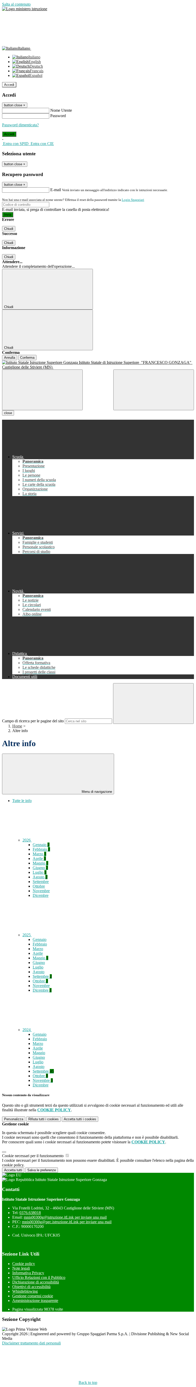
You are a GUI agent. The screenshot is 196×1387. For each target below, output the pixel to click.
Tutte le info (22, 800)
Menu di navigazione (96, 792)
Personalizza (13, 1119)
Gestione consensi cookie (32, 1296)
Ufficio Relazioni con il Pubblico (38, 1277)
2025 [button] (27, 935)
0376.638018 (30, 1212)
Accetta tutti (80, 1119)
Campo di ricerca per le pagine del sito (33, 721)
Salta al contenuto (16, 4)
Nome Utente (61, 110)
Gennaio (41, 845)
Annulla (9, 357)
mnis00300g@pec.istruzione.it (67, 1222)
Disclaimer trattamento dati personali (31, 1343)
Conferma (27, 357)
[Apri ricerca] (153, 389)
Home (17, 726)
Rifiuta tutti (43, 1119)
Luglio (39, 872)
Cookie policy (23, 1263)
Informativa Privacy (28, 1273)
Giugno (40, 868)
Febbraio (41, 849)
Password (58, 116)
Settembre (41, 881)
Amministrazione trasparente (35, 1300)
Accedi (9, 85)
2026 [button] (27, 840)
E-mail (55, 190)
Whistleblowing (25, 1291)
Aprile (39, 858)
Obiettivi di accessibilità (31, 1287)
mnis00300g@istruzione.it (65, 1217)
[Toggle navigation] (42, 389)
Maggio (40, 863)
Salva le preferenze (41, 1170)
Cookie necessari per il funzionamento (33, 1156)
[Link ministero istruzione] (24, 9)
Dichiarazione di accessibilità (35, 1282)
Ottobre (39, 886)
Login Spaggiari (133, 200)
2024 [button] (27, 1030)
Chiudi (8, 229)
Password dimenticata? (20, 125)
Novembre (41, 891)
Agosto (40, 877)
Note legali (21, 1268)
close (8, 413)
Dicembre (40, 895)
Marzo (39, 854)
